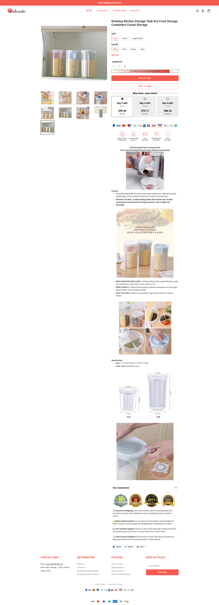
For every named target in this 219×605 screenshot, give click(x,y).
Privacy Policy (117, 564)
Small (124, 38)
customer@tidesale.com (54, 564)
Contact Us (81, 567)
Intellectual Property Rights (87, 571)
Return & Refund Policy (121, 574)
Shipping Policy (117, 567)
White (115, 49)
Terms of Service (118, 571)
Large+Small (137, 38)
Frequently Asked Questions (88, 574)
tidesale (102, 584)
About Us (81, 564)
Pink (124, 49)
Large (115, 38)
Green (133, 49)
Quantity (117, 62)
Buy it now (145, 86)
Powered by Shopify (115, 584)
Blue (143, 49)
